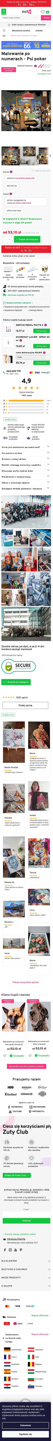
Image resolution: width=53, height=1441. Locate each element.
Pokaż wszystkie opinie (25, 971)
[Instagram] (10, 1239)
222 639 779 (13, 372)
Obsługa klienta (16, 1229)
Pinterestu (37, 1100)
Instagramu (38, 1095)
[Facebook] (5, 1239)
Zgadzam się (25, 1434)
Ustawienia (25, 1425)
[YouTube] (15, 1239)
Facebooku (16, 1095)
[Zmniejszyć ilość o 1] (12, 239)
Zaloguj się (25, 1210)
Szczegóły (17, 1044)
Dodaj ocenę (10, 421)
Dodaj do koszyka (27, 238)
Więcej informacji (37, 1305)
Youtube (16, 1100)
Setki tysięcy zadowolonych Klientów (27, 25)
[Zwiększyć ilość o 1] (12, 236)
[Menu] (3, 12)
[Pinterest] (20, 1239)
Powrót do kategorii (18, 677)
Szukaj (44, 18)
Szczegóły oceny (43, 75)
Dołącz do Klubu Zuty (16, 1165)
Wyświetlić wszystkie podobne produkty (25, 1054)
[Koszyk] (47, 12)
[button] (24, 701)
